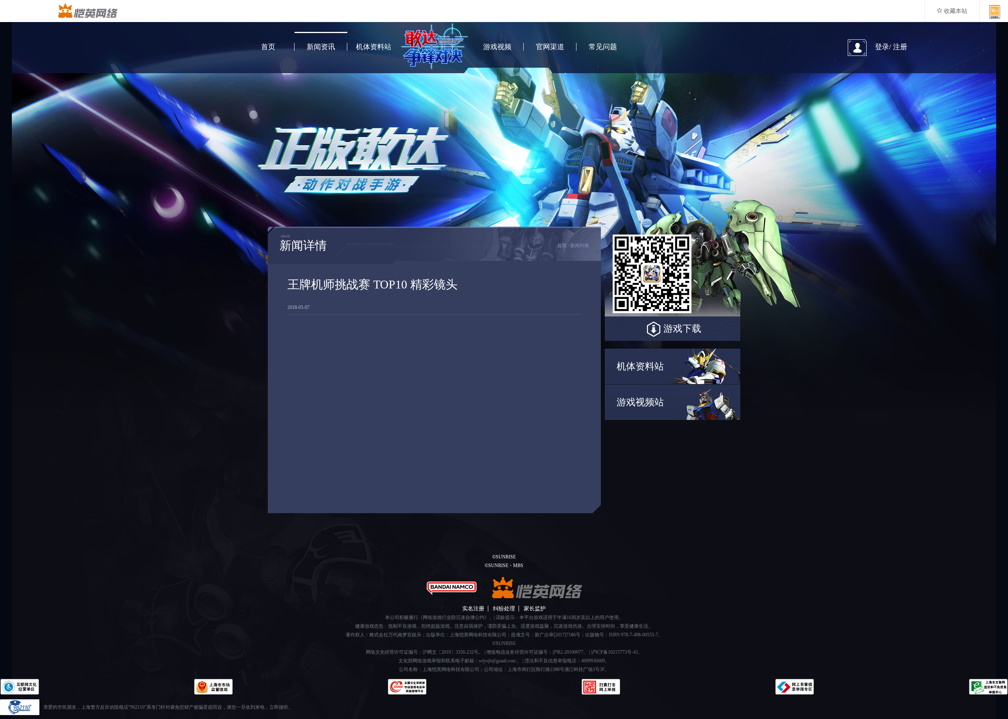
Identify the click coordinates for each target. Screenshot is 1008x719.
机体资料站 (373, 47)
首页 (268, 47)
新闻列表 (579, 245)
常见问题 (603, 47)
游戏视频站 (640, 402)
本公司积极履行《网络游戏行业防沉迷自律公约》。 (439, 617)
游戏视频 (497, 47)
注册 (900, 47)
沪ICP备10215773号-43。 (617, 652)
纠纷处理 (504, 609)
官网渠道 (550, 47)
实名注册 (473, 609)
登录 (882, 47)
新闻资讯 (321, 47)
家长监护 (535, 609)
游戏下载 (682, 328)
